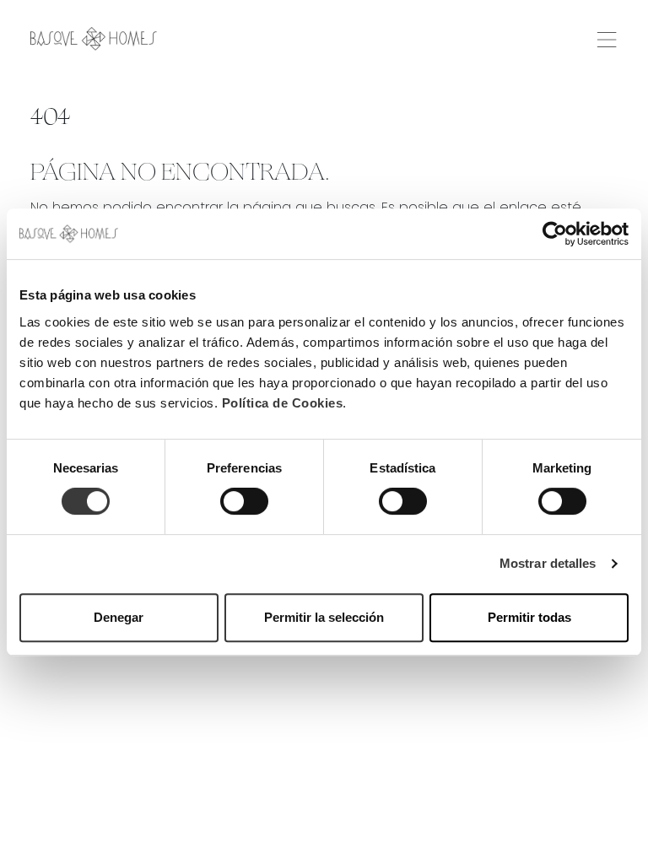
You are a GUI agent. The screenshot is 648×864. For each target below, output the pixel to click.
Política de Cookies (282, 403)
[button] (607, 37)
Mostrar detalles (548, 563)
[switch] (244, 501)
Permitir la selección (324, 617)
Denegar (118, 617)
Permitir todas (529, 617)
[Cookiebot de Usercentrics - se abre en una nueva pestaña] (555, 233)
